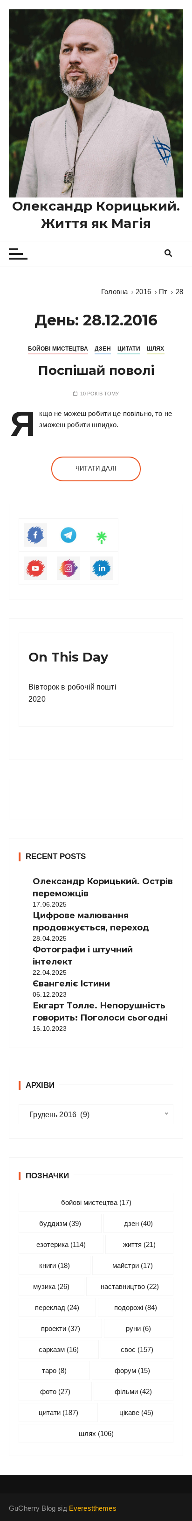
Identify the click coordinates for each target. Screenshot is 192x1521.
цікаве (136, 1412)
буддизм (60, 1223)
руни (138, 1328)
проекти (60, 1328)
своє (137, 1349)
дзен (138, 1223)
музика (51, 1286)
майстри (132, 1265)
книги (54, 1265)
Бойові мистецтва (58, 348)
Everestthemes (93, 1508)
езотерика (61, 1244)
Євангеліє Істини (71, 984)
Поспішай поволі (96, 370)
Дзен (103, 348)
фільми (133, 1391)
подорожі (135, 1307)
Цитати (128, 348)
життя (139, 1244)
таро (54, 1370)
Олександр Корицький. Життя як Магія (96, 214)
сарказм (59, 1349)
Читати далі (96, 468)
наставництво (130, 1286)
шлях (96, 1433)
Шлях (156, 348)
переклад (57, 1307)
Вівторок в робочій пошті (72, 687)
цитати (58, 1412)
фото (55, 1391)
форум (132, 1370)
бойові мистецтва (96, 1202)
